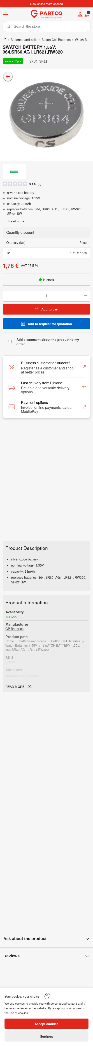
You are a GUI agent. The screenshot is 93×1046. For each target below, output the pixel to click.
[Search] (46, 26)
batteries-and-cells (32, 641)
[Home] (4, 39)
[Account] (80, 15)
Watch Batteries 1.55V (21, 645)
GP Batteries (14, 628)
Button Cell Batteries (65, 641)
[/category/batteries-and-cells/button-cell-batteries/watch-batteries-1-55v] (7, 76)
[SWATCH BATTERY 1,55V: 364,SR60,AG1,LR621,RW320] (46, 115)
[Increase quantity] (85, 296)
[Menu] (5, 14)
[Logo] (46, 14)
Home (9, 641)
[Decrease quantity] (8, 296)
